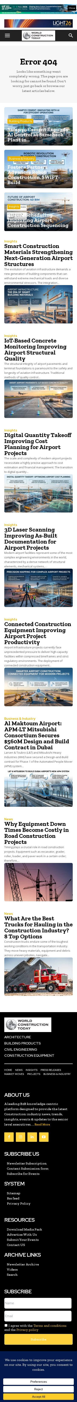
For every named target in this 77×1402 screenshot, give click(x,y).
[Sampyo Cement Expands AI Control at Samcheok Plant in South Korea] (38, 126)
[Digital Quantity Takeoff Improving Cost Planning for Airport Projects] (38, 493)
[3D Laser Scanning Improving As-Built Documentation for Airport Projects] (38, 588)
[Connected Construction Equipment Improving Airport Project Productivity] (38, 687)
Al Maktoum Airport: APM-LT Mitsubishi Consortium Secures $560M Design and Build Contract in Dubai (36, 735)
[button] (7, 35)
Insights (14, 206)
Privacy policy (27, 1330)
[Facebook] (9, 1137)
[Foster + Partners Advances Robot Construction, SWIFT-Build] (38, 169)
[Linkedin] (32, 1137)
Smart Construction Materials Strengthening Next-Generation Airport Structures (38, 254)
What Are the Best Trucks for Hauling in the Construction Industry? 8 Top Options (38, 927)
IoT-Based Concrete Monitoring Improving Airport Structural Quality (35, 349)
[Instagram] (20, 1137)
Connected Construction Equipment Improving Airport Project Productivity (37, 633)
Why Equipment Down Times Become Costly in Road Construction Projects (36, 832)
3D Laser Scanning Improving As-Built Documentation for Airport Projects (30, 538)
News (8, 819)
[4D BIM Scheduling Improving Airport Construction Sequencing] (38, 211)
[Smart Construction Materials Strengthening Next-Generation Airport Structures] (38, 304)
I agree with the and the (35, 1328)
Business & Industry (21, 159)
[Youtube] (44, 1137)
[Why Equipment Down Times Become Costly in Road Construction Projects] (38, 882)
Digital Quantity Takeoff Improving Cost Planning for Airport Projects (37, 444)
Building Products (20, 121)
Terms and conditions (50, 1326)
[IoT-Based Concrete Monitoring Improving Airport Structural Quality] (38, 399)
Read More (42, 1124)
